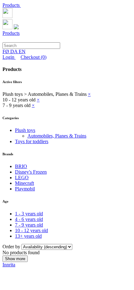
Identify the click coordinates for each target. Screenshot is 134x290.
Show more (15, 258)
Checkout (33, 57)
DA (14, 51)
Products (11, 5)
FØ (6, 51)
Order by (12, 246)
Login (9, 57)
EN (22, 51)
